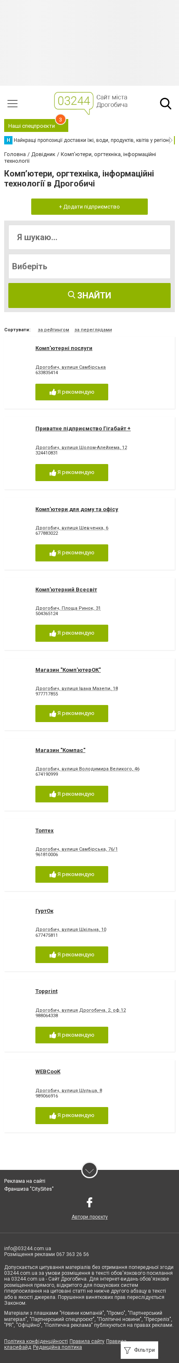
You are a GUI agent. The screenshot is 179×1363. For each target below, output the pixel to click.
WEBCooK (47, 1071)
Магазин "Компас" (60, 750)
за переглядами (93, 330)
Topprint (46, 991)
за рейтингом (53, 330)
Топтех (44, 830)
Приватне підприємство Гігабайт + (83, 428)
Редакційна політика (57, 1347)
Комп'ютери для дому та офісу (76, 509)
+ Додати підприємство (89, 207)
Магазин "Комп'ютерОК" (68, 670)
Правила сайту (87, 1341)
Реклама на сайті (24, 1181)
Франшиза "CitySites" (29, 1189)
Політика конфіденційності (36, 1341)
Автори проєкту (90, 1217)
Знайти (93, 295)
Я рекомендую (75, 392)
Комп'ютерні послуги (63, 348)
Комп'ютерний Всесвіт (66, 589)
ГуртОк (44, 911)
